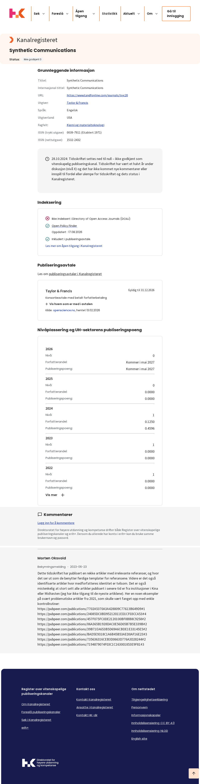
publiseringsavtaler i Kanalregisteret (75, 274)
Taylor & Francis (77, 103)
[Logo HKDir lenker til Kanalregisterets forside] (17, 14)
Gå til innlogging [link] (175, 13)
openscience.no (64, 310)
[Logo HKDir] (40, 763)
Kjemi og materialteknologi (85, 125)
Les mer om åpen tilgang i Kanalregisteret (74, 246)
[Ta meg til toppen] (194, 773)
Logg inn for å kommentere (56, 523)
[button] (100, 495)
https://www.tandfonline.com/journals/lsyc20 (97, 95)
